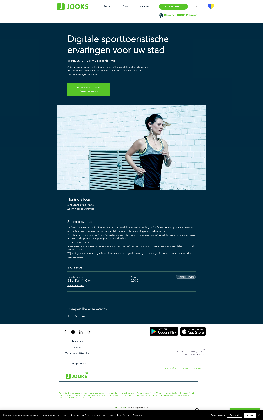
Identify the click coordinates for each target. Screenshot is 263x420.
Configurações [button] (218, 415)
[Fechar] (259, 415)
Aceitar (249, 415)
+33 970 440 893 (194, 354)
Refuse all (234, 415)
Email (204, 354)
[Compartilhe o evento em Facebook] (68, 316)
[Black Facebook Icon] (65, 332)
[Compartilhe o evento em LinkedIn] (83, 316)
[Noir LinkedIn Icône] (81, 332)
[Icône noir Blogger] (89, 332)
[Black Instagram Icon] (73, 332)
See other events (89, 91)
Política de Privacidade (133, 415)
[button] (173, 7)
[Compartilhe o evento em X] (76, 316)
